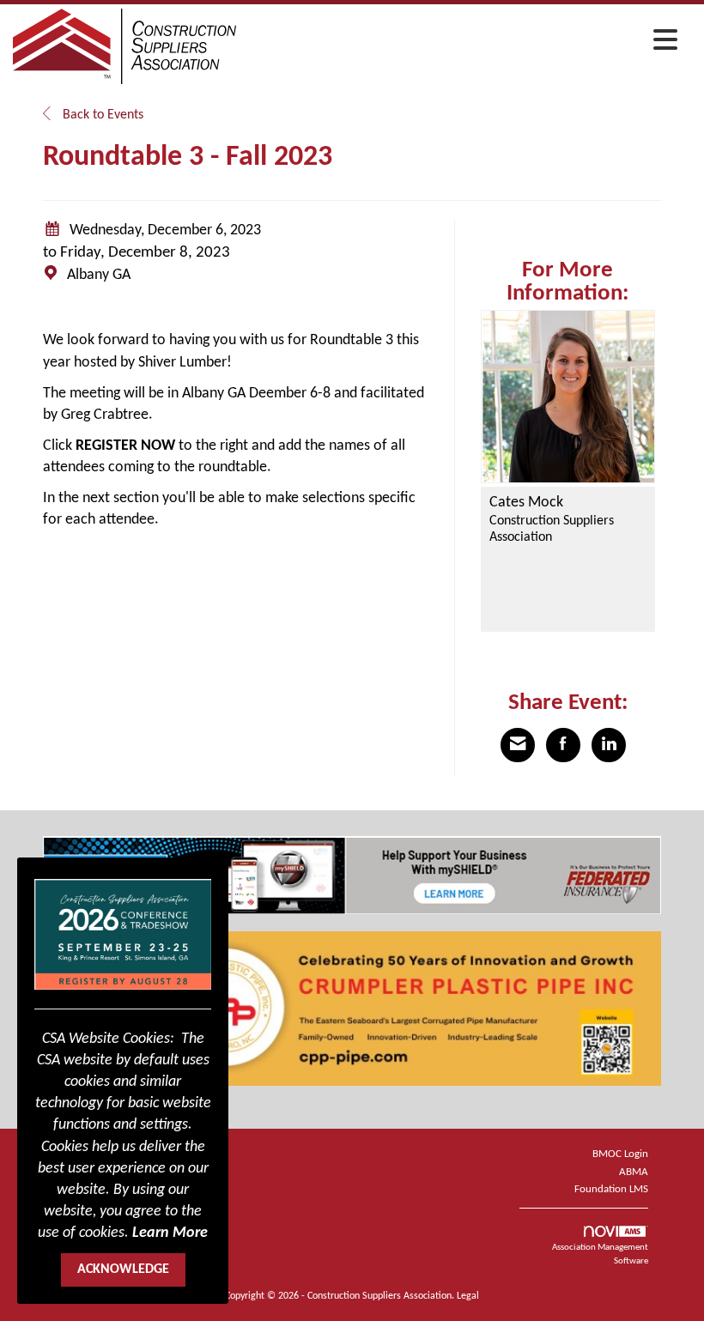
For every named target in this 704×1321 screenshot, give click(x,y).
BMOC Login (620, 1154)
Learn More (170, 1233)
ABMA (633, 1172)
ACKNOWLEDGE (123, 1269)
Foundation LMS (611, 1189)
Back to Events (101, 115)
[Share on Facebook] (563, 745)
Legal (468, 1296)
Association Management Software (600, 1254)
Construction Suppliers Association (551, 529)
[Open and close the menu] (461, 43)
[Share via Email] (518, 745)
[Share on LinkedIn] (609, 745)
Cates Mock (526, 502)
